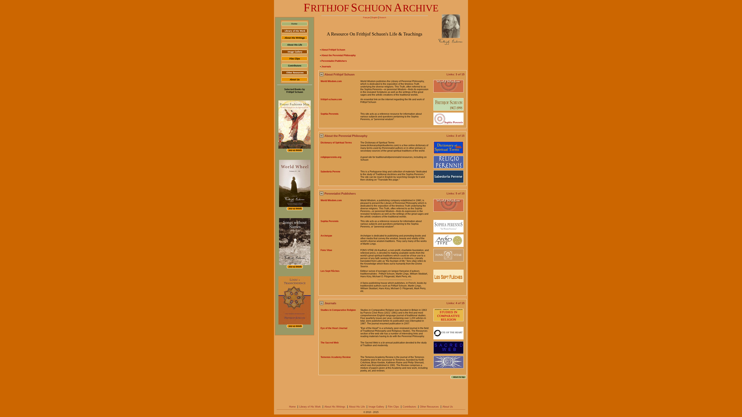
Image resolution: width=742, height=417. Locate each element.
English (375, 18)
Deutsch (382, 18)
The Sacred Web (330, 342)
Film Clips (393, 406)
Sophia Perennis (330, 114)
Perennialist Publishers (334, 61)
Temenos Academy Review (336, 357)
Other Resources (429, 406)
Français (366, 18)
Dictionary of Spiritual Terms (336, 142)
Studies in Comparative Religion (338, 310)
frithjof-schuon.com (331, 99)
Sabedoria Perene (330, 171)
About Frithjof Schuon (333, 49)
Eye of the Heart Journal (334, 328)
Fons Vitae (326, 250)
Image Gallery (376, 406)
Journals (326, 66)
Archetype (326, 235)
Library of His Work (310, 406)
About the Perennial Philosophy (338, 55)
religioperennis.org (331, 157)
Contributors (409, 406)
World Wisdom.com (331, 81)
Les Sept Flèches (330, 271)
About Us (447, 406)
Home (292, 406)
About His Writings (334, 406)
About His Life (357, 406)
